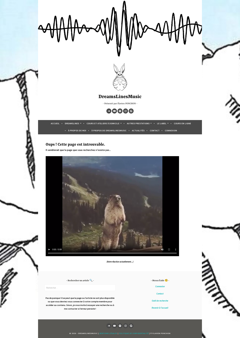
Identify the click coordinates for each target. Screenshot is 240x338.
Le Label (162, 123)
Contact (155, 130)
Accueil (55, 123)
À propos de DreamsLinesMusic (109, 130)
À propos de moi (77, 130)
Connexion (171, 130)
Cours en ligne (182, 123)
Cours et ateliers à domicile (103, 123)
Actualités (138, 130)
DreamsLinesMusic (120, 97)
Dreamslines (72, 123)
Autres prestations (138, 123)
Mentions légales (108, 333)
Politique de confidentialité (134, 333)
